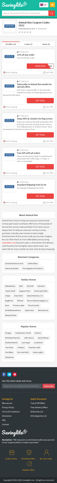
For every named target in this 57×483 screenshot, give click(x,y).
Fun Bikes (9, 352)
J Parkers (21, 347)
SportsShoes (43, 337)
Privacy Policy (8, 407)
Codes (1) (28, 44)
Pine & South (33, 305)
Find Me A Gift (34, 347)
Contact (5, 424)
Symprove (9, 357)
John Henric (29, 337)
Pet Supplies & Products (33, 268)
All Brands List (36, 411)
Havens (38, 333)
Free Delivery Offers (39, 407)
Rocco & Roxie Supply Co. (37, 300)
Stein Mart (18, 295)
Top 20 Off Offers (37, 403)
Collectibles (32, 263)
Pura (7, 305)
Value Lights (38, 352)
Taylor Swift (10, 291)
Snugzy (8, 333)
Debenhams (10, 286)
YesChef (30, 286)
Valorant (41, 286)
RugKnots (9, 300)
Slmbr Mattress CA (35, 295)
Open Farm (29, 310)
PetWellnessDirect (13, 310)
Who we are (7, 403)
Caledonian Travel (23, 333)
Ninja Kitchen (10, 315)
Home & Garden (12, 268)
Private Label (18, 305)
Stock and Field (40, 291)
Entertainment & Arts (27, 28)
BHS (21, 286)
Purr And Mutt (23, 352)
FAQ (3, 420)
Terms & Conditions (11, 411)
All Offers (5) (11, 44)
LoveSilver (38, 342)
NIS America (43, 310)
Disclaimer (7, 416)
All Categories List (38, 416)
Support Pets (24, 291)
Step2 (7, 295)
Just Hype (26, 342)
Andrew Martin (11, 342)
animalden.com (9, 242)
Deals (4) (46, 44)
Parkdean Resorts (12, 337)
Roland (20, 300)
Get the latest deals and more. (17, 380)
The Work (9, 347)
